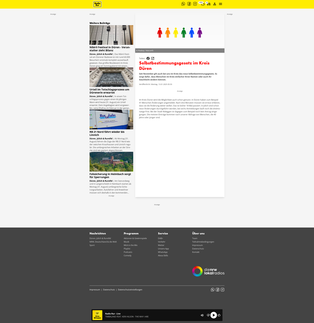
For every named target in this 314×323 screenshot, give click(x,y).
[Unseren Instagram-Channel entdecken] (195, 4)
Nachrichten (98, 233)
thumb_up (219, 315)
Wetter (161, 245)
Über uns (198, 233)
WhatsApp (163, 252)
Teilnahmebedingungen (203, 241)
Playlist (127, 248)
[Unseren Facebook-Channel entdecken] (189, 4)
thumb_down (208, 315)
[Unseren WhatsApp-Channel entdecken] (183, 4)
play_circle (214, 315)
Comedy (127, 255)
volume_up (202, 315)
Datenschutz (198, 248)
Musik (126, 241)
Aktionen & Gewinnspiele (135, 238)
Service (163, 233)
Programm (131, 233)
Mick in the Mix (130, 245)
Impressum (197, 245)
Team (194, 238)
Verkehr (161, 241)
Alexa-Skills (163, 255)
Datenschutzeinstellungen (130, 289)
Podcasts (128, 252)
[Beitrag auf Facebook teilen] (148, 58)
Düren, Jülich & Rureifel (100, 238)
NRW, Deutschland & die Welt (103, 241)
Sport (92, 245)
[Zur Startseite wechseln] (97, 4)
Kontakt (195, 252)
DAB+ (160, 238)
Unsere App (163, 248)
